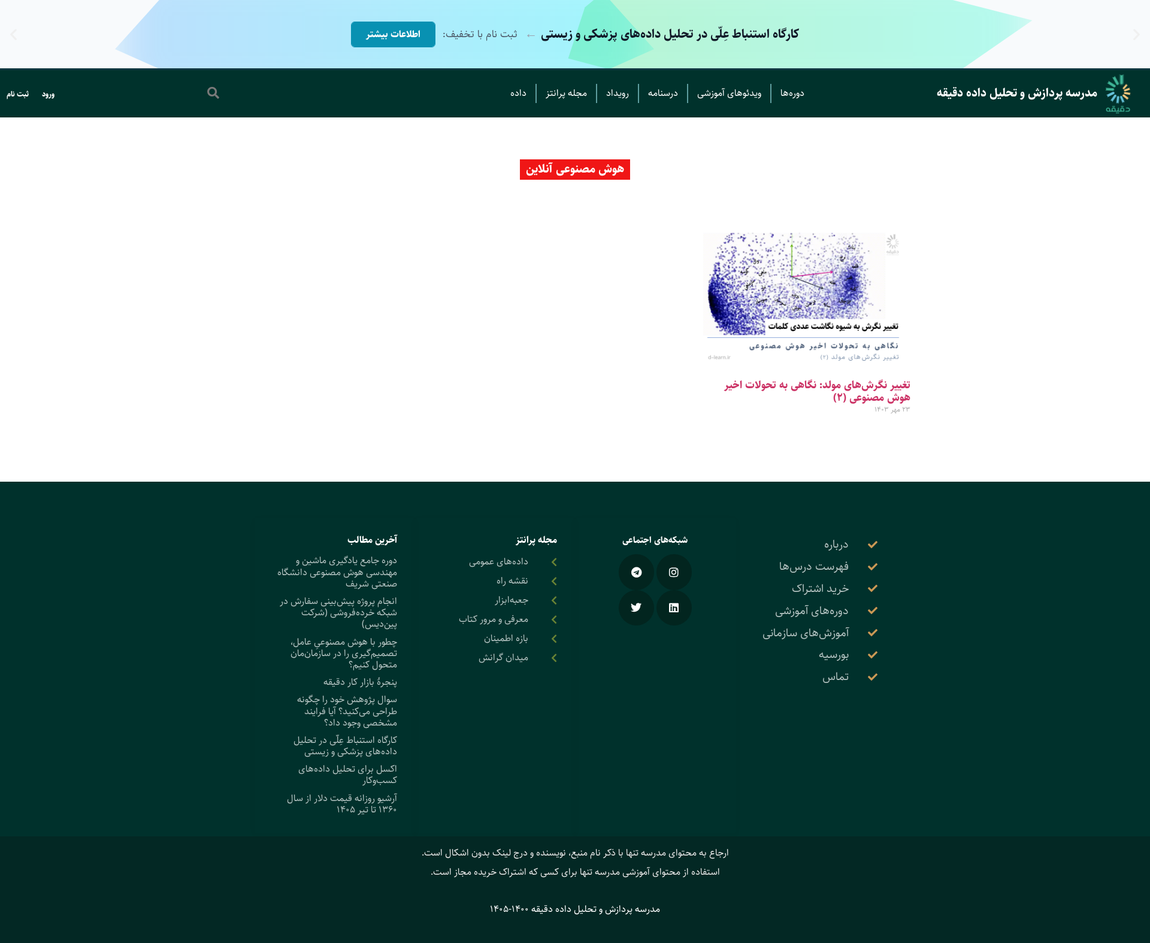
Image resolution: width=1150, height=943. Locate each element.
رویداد (617, 93)
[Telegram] (636, 572)
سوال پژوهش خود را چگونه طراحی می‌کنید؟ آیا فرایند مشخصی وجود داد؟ (347, 711)
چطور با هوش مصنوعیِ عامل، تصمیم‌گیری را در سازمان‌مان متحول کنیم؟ (343, 653)
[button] (1136, 34)
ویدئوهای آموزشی (729, 93)
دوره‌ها (792, 93)
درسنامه (663, 93)
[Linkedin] (674, 607)
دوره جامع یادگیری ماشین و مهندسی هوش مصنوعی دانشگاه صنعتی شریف (337, 572)
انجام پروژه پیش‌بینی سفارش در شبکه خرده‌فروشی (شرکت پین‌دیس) (338, 612)
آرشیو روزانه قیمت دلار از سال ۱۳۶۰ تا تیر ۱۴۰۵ (342, 804)
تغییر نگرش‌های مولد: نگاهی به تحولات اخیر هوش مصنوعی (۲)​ (817, 392)
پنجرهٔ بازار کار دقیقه (360, 682)
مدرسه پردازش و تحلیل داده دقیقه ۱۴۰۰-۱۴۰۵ (575, 909)
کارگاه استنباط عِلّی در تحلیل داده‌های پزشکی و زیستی (345, 746)
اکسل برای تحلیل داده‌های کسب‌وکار (347, 774)
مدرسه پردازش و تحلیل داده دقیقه (1017, 93)
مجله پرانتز (566, 93)
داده (518, 93)
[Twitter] (636, 607)
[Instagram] (674, 572)
